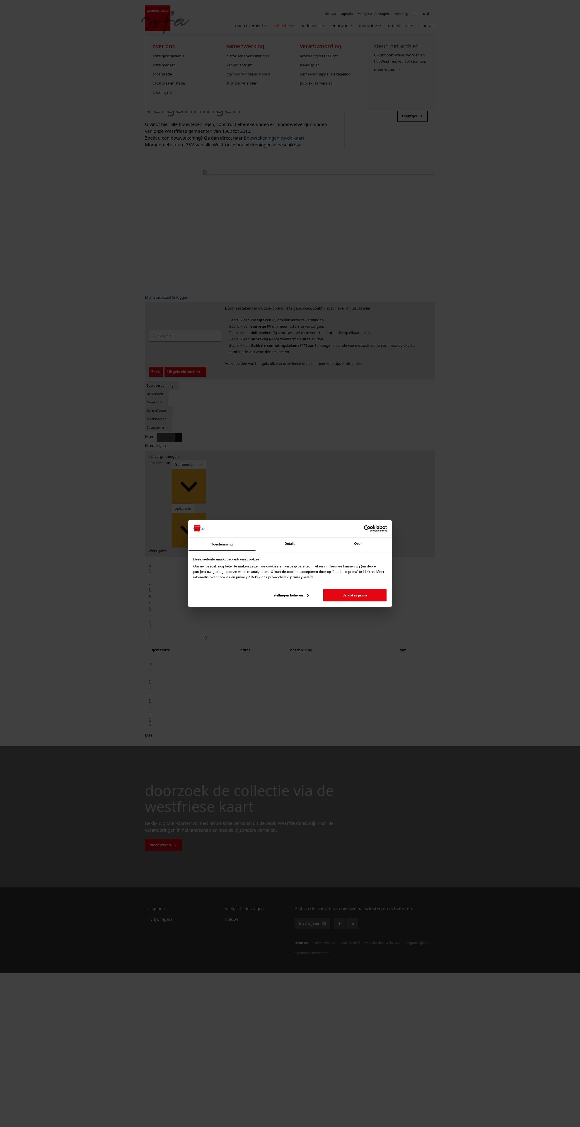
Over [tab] (358, 543)
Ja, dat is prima (355, 595)
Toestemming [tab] (222, 544)
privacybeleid (301, 577)
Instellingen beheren (287, 595)
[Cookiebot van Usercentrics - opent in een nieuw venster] (367, 528)
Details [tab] (290, 543)
